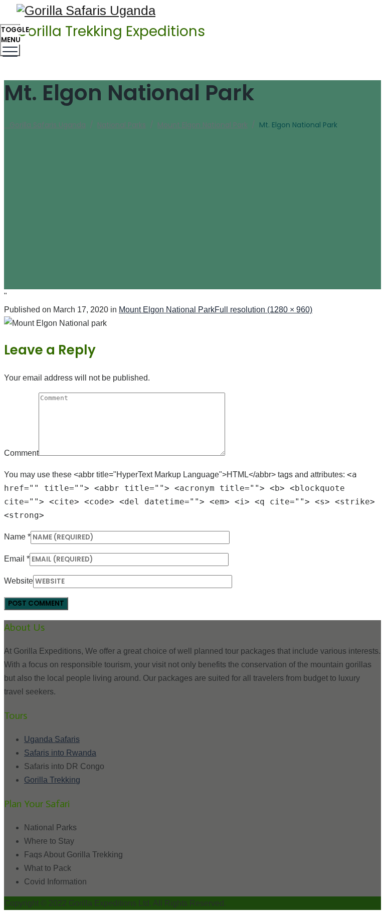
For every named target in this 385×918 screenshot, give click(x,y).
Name (15, 536)
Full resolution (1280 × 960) (263, 309)
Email (14, 559)
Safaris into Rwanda (60, 753)
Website (18, 581)
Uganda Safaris (52, 739)
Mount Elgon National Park (167, 309)
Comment (21, 453)
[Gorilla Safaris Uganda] (191, 11)
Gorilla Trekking (52, 780)
